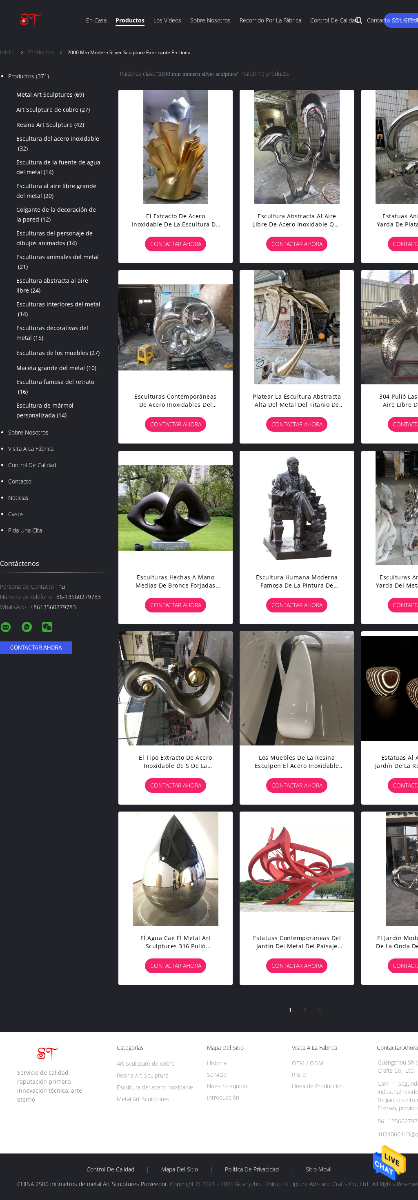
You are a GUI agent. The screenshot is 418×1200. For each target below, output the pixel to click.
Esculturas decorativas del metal (52, 333)
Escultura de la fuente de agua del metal (58, 167)
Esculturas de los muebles (58, 353)
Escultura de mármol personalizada (44, 410)
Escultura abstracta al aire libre (52, 285)
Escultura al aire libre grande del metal (56, 191)
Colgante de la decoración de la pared (56, 214)
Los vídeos (167, 20)
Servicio (217, 1074)
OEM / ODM (307, 1063)
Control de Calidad (32, 465)
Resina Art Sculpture (50, 125)
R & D (299, 1074)
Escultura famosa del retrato (55, 386)
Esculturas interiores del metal (58, 309)
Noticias (18, 497)
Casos (16, 514)
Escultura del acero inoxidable (57, 143)
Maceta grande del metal (56, 368)
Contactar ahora (175, 244)
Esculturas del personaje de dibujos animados (54, 238)
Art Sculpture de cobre (53, 109)
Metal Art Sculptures (50, 94)
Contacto (19, 481)
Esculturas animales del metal (57, 262)
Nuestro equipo (227, 1086)
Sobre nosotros (210, 20)
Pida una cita (25, 530)
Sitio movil (318, 1169)
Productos (130, 20)
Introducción (223, 1097)
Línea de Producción (318, 1086)
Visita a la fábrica (30, 448)
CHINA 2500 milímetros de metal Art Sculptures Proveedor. (93, 1184)
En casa (96, 20)
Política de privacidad (252, 1169)
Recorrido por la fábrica (270, 20)
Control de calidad (334, 20)
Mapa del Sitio (179, 1169)
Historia (217, 1063)
